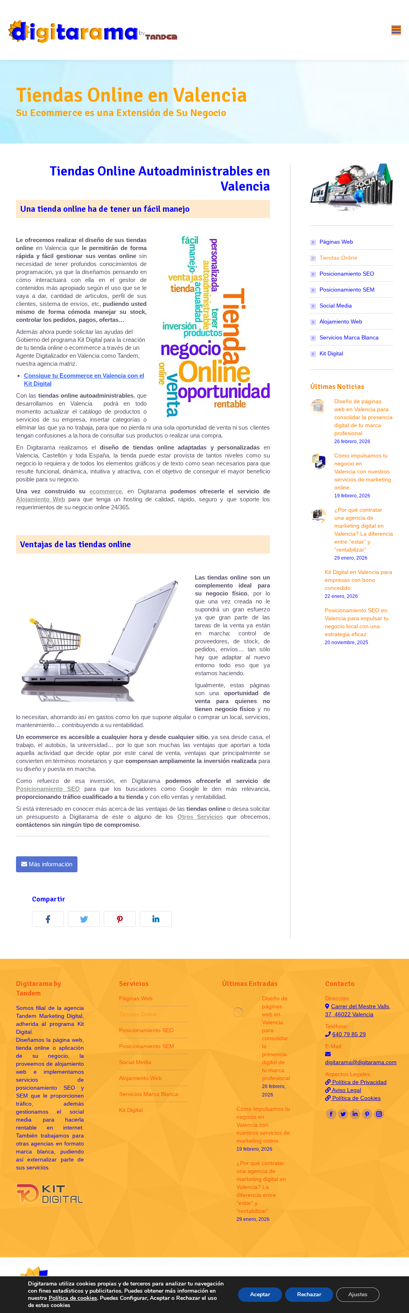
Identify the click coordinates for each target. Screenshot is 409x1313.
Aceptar (260, 1294)
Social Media (336, 305)
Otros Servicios (200, 816)
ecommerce (105, 491)
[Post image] (318, 407)
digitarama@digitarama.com (361, 1062)
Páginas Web (336, 242)
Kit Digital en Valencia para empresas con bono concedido (358, 580)
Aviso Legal (346, 1090)
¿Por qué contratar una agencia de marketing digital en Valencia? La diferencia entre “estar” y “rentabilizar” (363, 530)
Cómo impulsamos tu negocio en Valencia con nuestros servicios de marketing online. (362, 471)
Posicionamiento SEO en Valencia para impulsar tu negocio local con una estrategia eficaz (357, 622)
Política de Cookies (356, 1098)
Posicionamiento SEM (347, 289)
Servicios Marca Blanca (349, 337)
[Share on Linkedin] (158, 920)
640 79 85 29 (349, 1034)
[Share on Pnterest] (122, 920)
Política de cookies (73, 1298)
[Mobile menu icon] (396, 30)
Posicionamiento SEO (48, 788)
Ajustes (357, 1294)
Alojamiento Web (40, 499)
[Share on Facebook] (50, 920)
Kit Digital (331, 353)
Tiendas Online (338, 257)
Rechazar (309, 1294)
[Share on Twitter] (86, 920)
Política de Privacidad (359, 1082)
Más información (49, 864)
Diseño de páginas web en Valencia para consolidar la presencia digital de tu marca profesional (363, 417)
